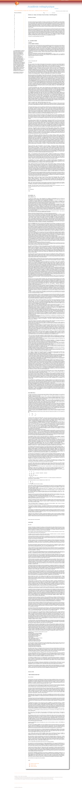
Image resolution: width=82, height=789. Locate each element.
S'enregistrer (66, 0)
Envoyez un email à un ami (35, 763)
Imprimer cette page (34, 766)
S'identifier (62, 0)
